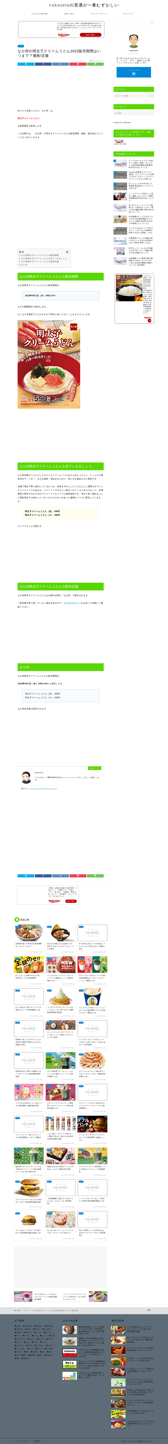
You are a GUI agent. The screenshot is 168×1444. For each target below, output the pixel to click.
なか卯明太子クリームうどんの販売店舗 (40, 261)
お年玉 (29, 1329)
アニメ (18, 1335)
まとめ (24, 265)
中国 (27, 1352)
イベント (26, 1335)
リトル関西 (50, 1348)
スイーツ (50, 1339)
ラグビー (39, 1348)
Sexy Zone (39, 1326)
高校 (17, 1358)
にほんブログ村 (120, 144)
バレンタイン (20, 1345)
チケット (18, 1342)
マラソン (50, 1345)
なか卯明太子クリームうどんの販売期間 (40, 255)
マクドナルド (40, 1345)
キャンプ (44, 1335)
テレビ (27, 1342)
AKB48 (18, 1326)
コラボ (53, 1335)
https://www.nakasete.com (43, 788)
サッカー (41, 1339)
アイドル (38, 1332)
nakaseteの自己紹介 (39, 14)
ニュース (44, 1342)
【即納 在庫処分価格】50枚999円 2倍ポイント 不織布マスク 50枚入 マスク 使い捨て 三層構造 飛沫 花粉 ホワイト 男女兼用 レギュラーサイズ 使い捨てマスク (62, 892)
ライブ (31, 1348)
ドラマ (35, 1342)
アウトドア (48, 1332)
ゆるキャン (29, 1332)
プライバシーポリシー (98, 14)
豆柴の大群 (49, 1355)
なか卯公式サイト (72, 603)
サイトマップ (128, 14)
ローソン (18, 1352)
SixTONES (50, 1326)
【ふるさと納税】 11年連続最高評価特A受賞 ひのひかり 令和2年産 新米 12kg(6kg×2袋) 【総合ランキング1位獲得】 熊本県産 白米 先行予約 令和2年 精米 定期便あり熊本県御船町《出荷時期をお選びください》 (147, 294)
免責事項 (37, 1441)
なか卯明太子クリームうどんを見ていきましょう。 (45, 258)
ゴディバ (31, 1339)
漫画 (40, 1355)
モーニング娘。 (20, 1348)
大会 (43, 1352)
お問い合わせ (69, 14)
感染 (49, 1352)
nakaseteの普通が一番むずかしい (84, 4)
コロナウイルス (20, 1339)
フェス (30, 1345)
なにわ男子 (47, 1329)
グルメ (21, 46)
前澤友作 (34, 1352)
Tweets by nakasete (122, 122)
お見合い (37, 1329)
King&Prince (28, 1326)
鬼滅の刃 (25, 1358)
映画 (24, 1355)
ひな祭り (18, 1332)
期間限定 (32, 1355)
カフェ (35, 1335)
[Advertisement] (61, 88)
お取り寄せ (19, 1329)
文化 (17, 1355)
